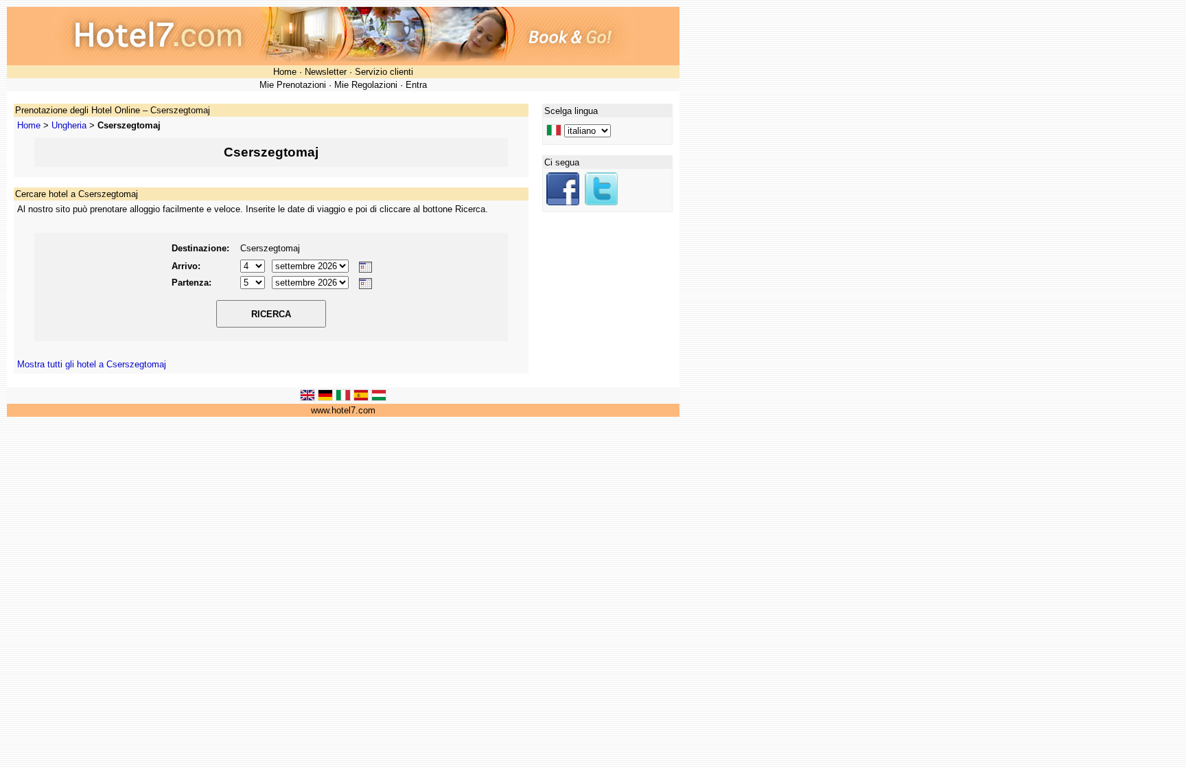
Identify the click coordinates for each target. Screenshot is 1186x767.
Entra (416, 85)
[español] (361, 398)
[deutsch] (325, 398)
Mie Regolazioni (365, 85)
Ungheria (68, 125)
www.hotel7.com (343, 410)
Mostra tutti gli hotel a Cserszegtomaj (91, 364)
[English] (307, 398)
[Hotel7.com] (562, 202)
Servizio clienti (384, 72)
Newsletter (326, 72)
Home (284, 72)
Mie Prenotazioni (292, 85)
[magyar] (378, 398)
